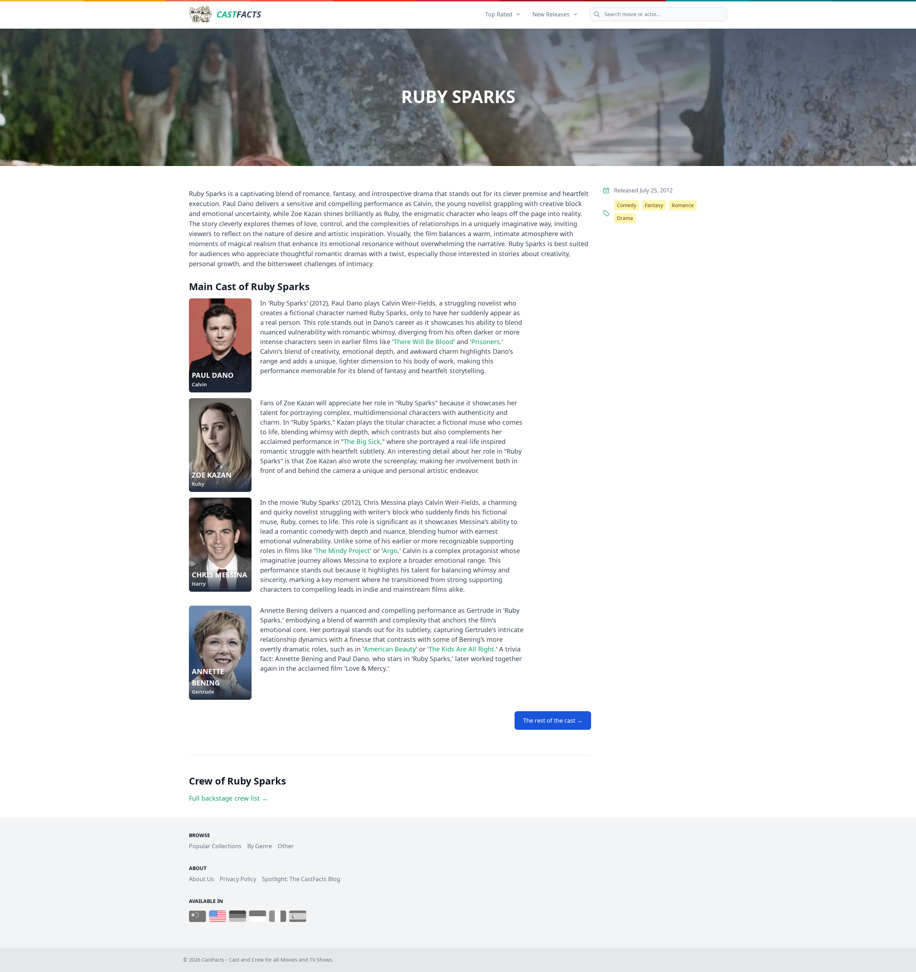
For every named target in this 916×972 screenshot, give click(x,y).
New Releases (551, 14)
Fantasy (654, 205)
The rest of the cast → (553, 720)
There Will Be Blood (423, 341)
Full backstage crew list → (228, 798)
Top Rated (498, 14)
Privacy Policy (238, 879)
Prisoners (485, 341)
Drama (625, 218)
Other (286, 846)
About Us (201, 879)
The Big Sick (362, 441)
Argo (390, 550)
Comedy (626, 205)
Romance (683, 205)
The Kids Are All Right (461, 649)
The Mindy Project (342, 550)
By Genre (259, 846)
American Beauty (390, 649)
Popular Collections (215, 846)
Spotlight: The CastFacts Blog (301, 879)
